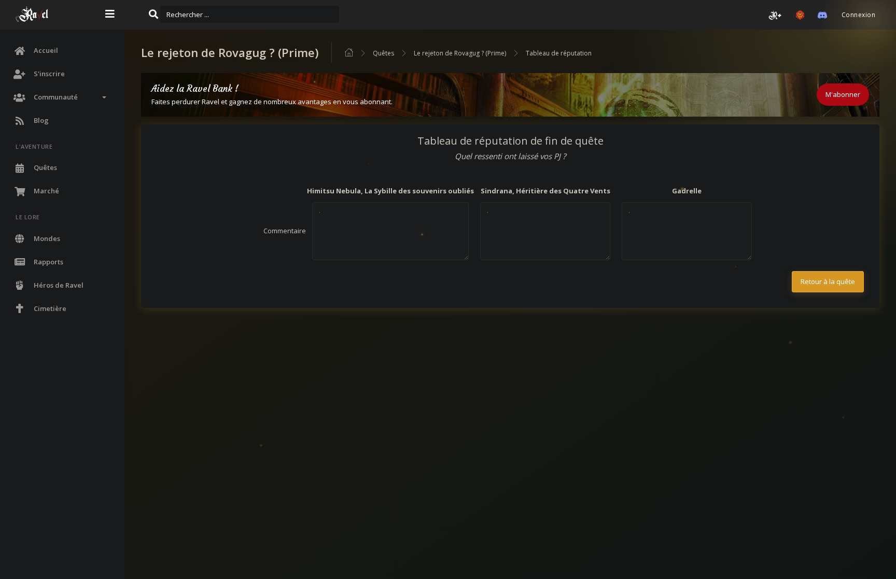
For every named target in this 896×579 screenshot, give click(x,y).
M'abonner (842, 94)
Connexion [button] (858, 14)
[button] (775, 15)
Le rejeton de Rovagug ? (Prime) (460, 53)
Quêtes (383, 53)
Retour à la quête (828, 281)
